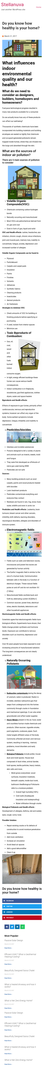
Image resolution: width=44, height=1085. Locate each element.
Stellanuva (12, 4)
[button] (22, 900)
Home (38, 7)
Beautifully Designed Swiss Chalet (20, 970)
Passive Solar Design (14, 940)
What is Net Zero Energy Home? (19, 1000)
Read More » (8, 948)
